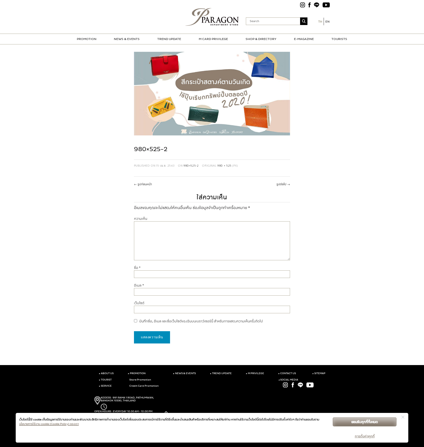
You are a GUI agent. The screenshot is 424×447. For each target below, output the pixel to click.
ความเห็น (140, 219)
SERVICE (105, 385)
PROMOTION (86, 39)
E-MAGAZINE (304, 39)
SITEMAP (318, 373)
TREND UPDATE (169, 39)
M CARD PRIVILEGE (213, 39)
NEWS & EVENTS (127, 39)
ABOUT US (106, 373)
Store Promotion (140, 379)
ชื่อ (137, 268)
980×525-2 (191, 165)
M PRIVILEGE (255, 373)
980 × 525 (224, 165)
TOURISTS (339, 39)
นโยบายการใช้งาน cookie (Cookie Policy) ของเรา (49, 424)
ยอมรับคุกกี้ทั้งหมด (364, 421)
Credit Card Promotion (144, 385)
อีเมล (139, 285)
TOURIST (105, 379)
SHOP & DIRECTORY (261, 39)
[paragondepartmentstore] (212, 16)
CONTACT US (287, 373)
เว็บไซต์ (139, 303)
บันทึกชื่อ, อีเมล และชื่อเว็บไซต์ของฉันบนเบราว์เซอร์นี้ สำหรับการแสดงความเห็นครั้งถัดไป (201, 321)
